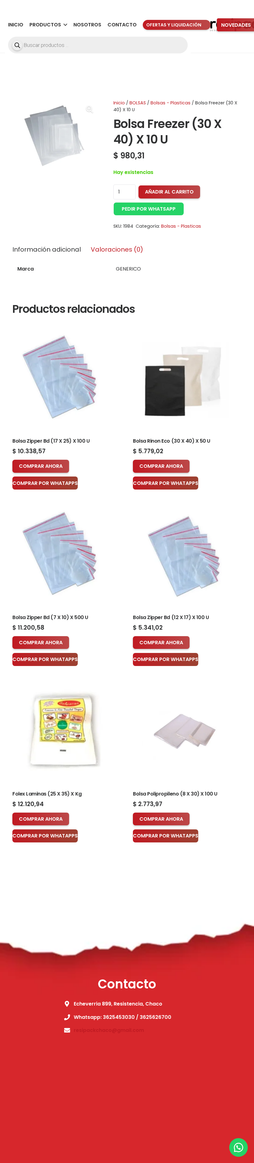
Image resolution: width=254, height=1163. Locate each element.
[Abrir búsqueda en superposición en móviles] (98, 45)
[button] (64, 24)
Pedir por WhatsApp (149, 208)
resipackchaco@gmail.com (109, 1030)
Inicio (119, 103)
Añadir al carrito (169, 191)
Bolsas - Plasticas (170, 103)
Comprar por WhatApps (45, 483)
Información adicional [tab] (46, 249)
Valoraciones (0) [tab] (117, 249)
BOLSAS (137, 103)
